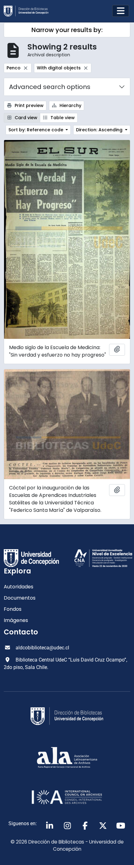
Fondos (13, 609)
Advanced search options (49, 86)
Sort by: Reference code (36, 130)
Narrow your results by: (67, 30)
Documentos (20, 597)
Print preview (28, 105)
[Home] (29, 11)
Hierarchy (69, 105)
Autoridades (18, 586)
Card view (25, 118)
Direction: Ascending (100, 130)
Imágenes (16, 620)
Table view (62, 118)
